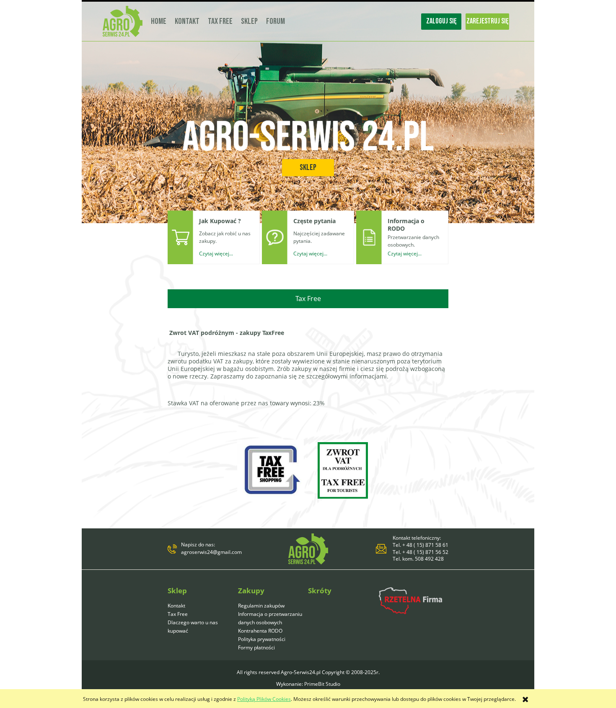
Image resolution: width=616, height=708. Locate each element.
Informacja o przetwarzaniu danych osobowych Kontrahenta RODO (270, 622)
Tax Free (178, 614)
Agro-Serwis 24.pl (308, 138)
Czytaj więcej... (216, 253)
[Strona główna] (122, 21)
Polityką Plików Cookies (264, 699)
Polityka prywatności (261, 639)
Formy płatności (256, 647)
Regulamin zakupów (261, 605)
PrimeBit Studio (322, 683)
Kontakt (176, 605)
